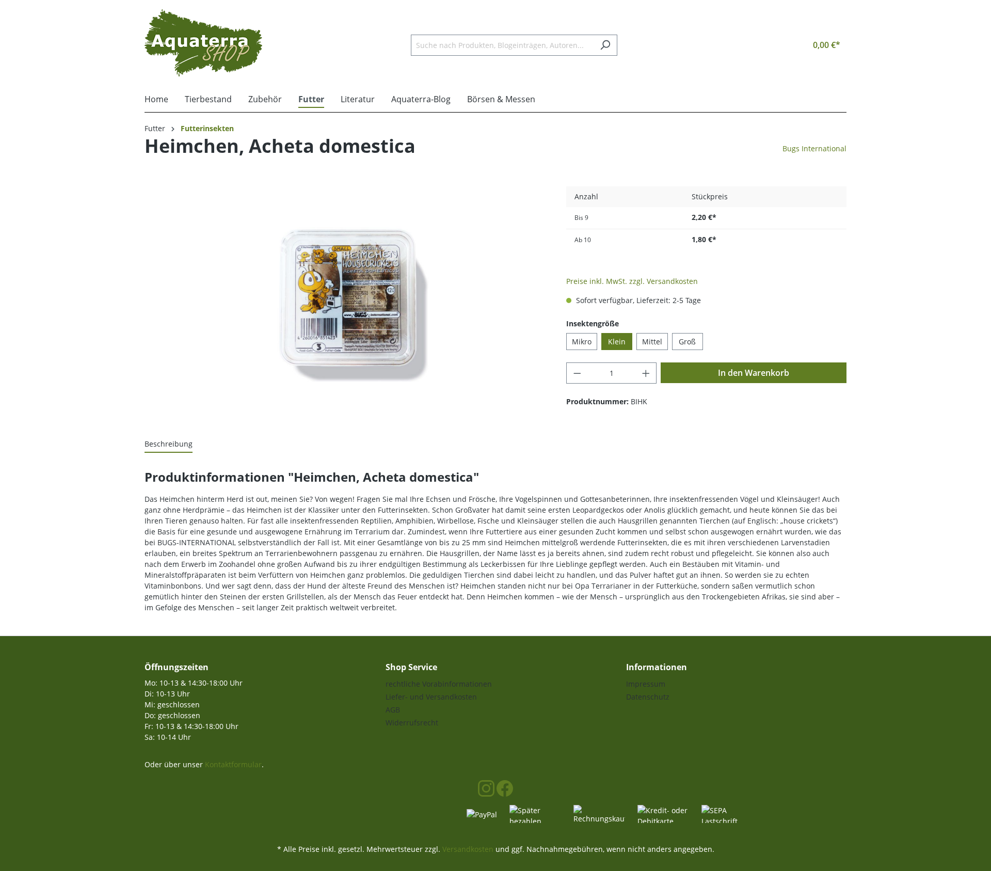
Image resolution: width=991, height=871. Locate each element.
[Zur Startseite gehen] (203, 42)
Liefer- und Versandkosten (431, 697)
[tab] (169, 444)
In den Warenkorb (753, 372)
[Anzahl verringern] (577, 373)
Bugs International (814, 148)
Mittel (652, 341)
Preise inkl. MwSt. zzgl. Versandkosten (632, 281)
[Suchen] (605, 45)
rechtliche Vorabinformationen (439, 684)
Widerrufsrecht (412, 722)
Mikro (582, 341)
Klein (617, 341)
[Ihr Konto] (777, 45)
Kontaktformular (233, 764)
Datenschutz (647, 697)
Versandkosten (467, 849)
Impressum (645, 684)
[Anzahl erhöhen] (646, 373)
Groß (687, 341)
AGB (393, 710)
